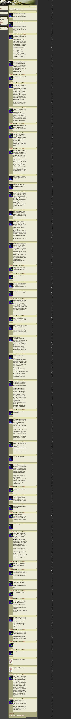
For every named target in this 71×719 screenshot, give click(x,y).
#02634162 (24, 107)
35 (22, 715)
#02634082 (24, 83)
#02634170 (24, 191)
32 (19, 715)
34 (21, 715)
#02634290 (24, 698)
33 (20, 715)
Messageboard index (11, 713)
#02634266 (24, 504)
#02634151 (24, 11)
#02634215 (24, 353)
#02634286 (24, 649)
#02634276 (24, 531)
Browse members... (2, 23)
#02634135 (24, 34)
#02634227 (24, 441)
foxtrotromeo (1, 22)
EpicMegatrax (11, 11)
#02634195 (24, 298)
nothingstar (1, 20)
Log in (1, 8)
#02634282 (24, 598)
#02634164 (24, 132)
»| (24, 715)
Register (1, 9)
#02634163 (24, 123)
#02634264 (24, 486)
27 (13, 715)
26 (12, 715)
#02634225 (24, 409)
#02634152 (24, 21)
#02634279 (24, 569)
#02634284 (24, 629)
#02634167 (24, 148)
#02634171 (24, 209)
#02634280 (24, 580)
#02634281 (24, 590)
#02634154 (24, 33)
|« (9, 715)
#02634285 (24, 641)
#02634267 (24, 512)
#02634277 (24, 561)
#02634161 (24, 82)
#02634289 (24, 674)
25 (11, 715)
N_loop (1, 21)
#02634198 (24, 335)
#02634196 (24, 315)
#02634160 (24, 74)
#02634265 (24, 494)
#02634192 (24, 273)
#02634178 (24, 265)
